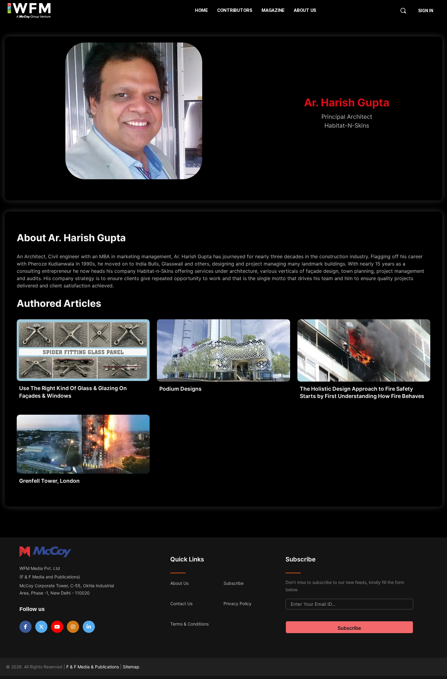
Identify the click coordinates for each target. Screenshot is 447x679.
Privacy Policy (237, 603)
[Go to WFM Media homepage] (29, 10)
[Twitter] (41, 627)
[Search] (403, 10)
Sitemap (131, 666)
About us (179, 583)
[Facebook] (25, 627)
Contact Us (181, 603)
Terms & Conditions (189, 623)
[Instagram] (73, 627)
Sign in (425, 10)
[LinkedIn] (89, 627)
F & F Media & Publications (92, 666)
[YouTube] (57, 627)
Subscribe (234, 583)
